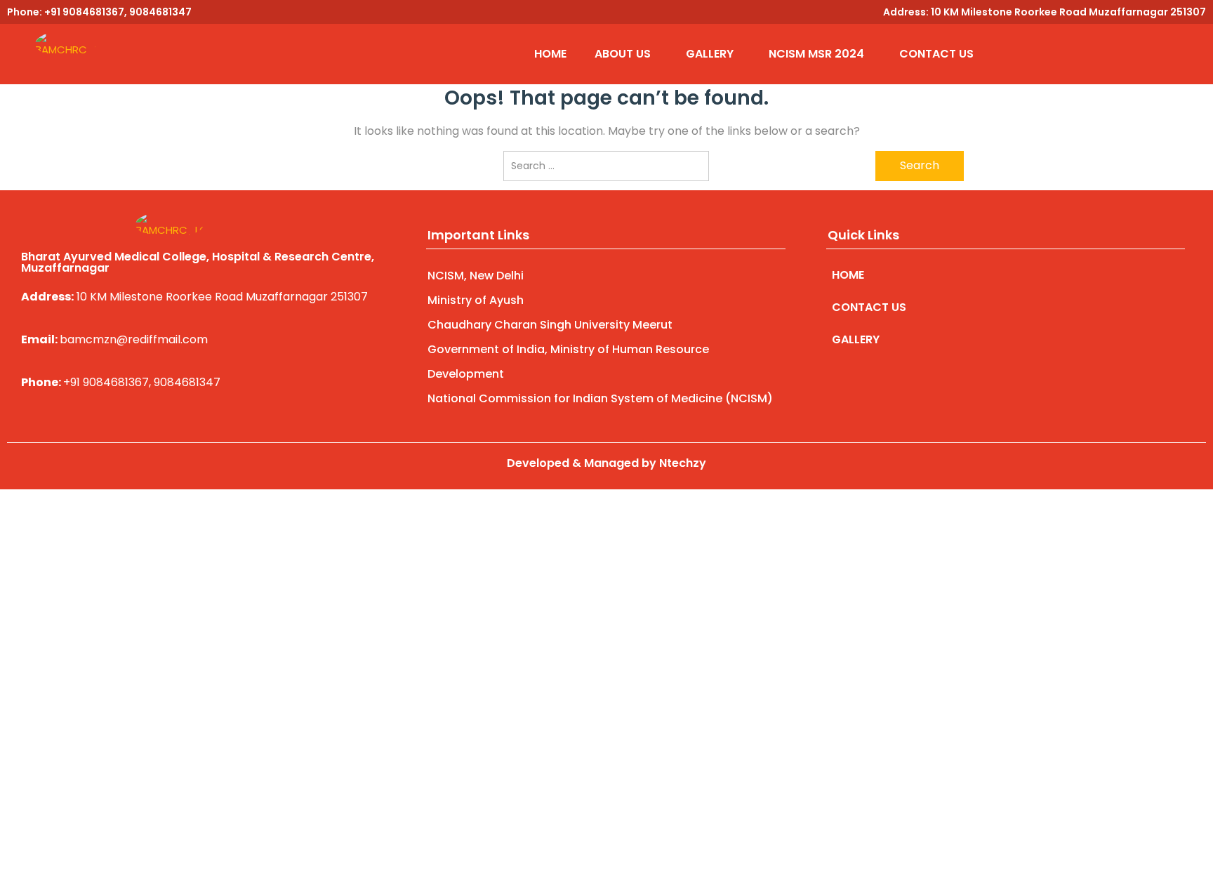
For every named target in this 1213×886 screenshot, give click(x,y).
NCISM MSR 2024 (816, 54)
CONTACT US (936, 54)
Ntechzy (682, 463)
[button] (626, 54)
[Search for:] (606, 166)
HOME (550, 54)
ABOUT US (623, 54)
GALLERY (710, 54)
